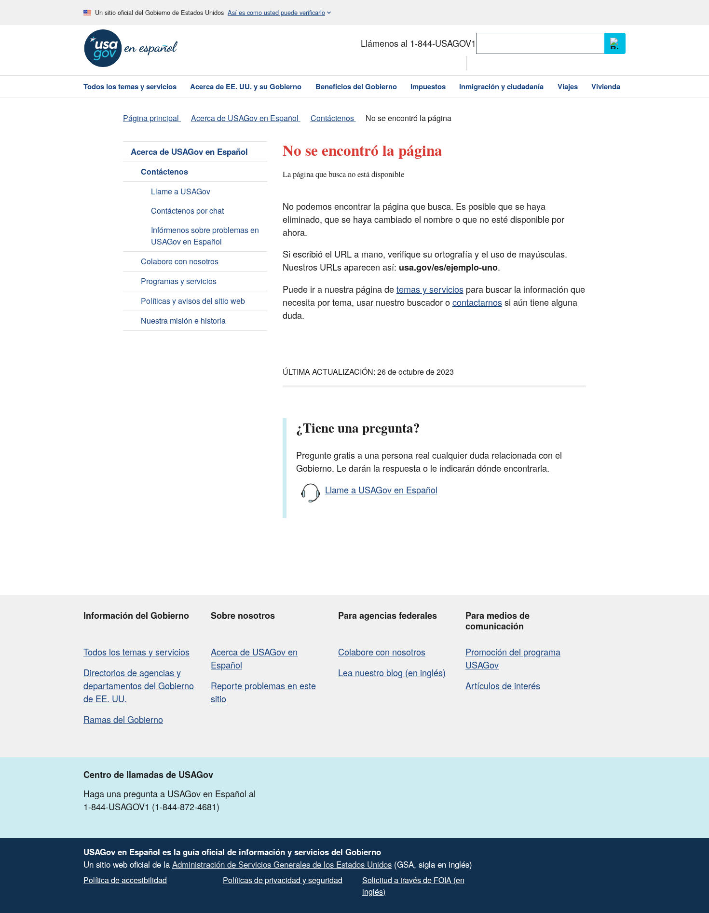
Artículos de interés (502, 685)
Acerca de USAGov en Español (189, 151)
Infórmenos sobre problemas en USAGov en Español (205, 235)
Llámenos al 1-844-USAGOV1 (418, 43)
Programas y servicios (179, 280)
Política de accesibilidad (125, 880)
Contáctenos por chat (187, 210)
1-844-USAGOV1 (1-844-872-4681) (151, 806)
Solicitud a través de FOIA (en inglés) (413, 885)
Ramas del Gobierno (123, 719)
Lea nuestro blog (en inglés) (392, 672)
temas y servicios (430, 289)
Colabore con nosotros (179, 261)
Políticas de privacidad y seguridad (282, 880)
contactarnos (477, 302)
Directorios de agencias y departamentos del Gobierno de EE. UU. (138, 685)
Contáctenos (164, 171)
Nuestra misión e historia (183, 320)
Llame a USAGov (180, 191)
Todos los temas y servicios (136, 651)
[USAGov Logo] (130, 48)
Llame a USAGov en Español (381, 489)
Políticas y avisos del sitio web (193, 300)
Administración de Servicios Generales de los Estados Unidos (282, 864)
